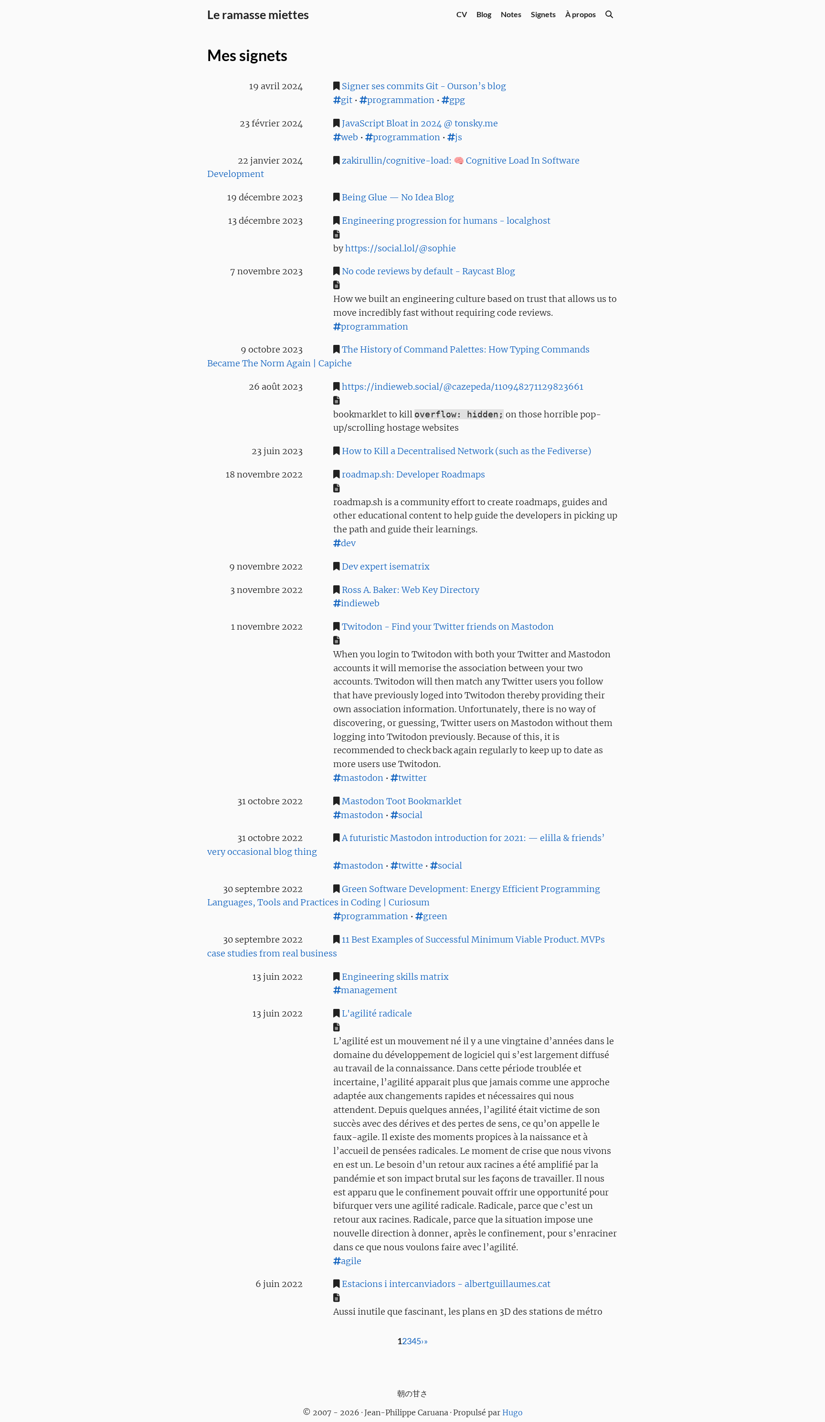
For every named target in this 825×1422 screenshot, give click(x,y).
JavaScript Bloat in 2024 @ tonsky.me (420, 123)
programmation (400, 99)
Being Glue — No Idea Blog (398, 197)
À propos (580, 14)
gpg (457, 99)
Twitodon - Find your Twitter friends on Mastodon (448, 626)
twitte (410, 865)
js (458, 137)
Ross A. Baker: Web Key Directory (410, 589)
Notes (511, 14)
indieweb (360, 603)
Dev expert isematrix (386, 566)
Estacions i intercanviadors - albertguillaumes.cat (446, 1283)
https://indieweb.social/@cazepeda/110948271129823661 (462, 386)
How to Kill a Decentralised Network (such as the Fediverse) (467, 451)
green (435, 916)
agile (351, 1261)
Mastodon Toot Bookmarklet (402, 801)
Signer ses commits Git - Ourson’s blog (424, 86)
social (410, 815)
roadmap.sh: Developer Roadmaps (413, 474)
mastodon (362, 777)
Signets (543, 14)
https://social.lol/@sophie (400, 248)
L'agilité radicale (377, 1013)
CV (461, 14)
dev (348, 543)
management (369, 990)
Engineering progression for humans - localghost (446, 220)
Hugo (512, 1412)
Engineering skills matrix (395, 976)
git (346, 99)
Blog (483, 14)
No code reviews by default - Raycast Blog (428, 271)
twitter (412, 777)
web (349, 137)
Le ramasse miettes (258, 14)
